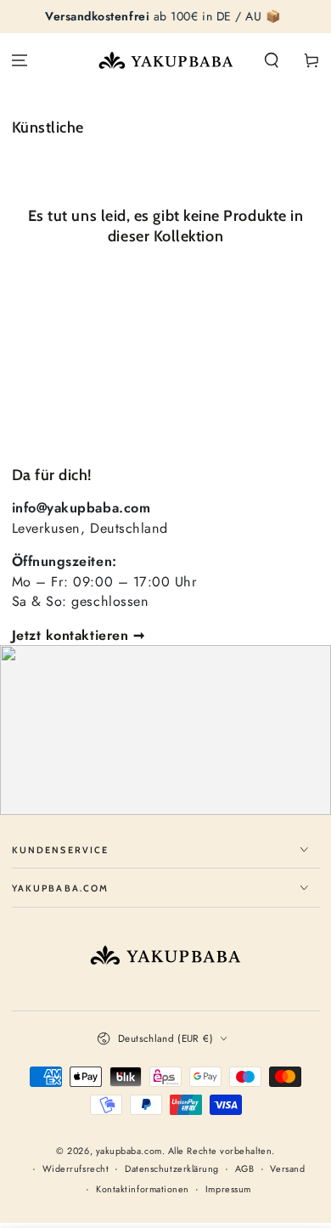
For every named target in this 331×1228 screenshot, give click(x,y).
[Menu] (20, 61)
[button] (271, 61)
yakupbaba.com (129, 1150)
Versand (287, 1169)
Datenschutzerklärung (172, 1169)
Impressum (228, 1189)
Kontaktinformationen (142, 1189)
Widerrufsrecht (75, 1169)
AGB (245, 1169)
